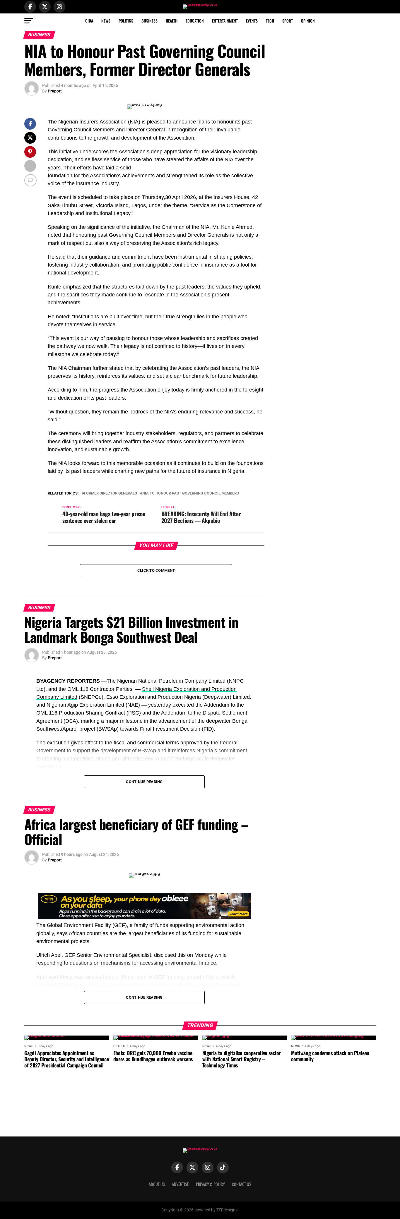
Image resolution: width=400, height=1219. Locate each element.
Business (149, 21)
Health (171, 21)
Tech (270, 21)
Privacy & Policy (210, 1184)
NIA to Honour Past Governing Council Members (190, 493)
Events (252, 21)
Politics (126, 21)
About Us (157, 1184)
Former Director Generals (110, 493)
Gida (89, 21)
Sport (287, 21)
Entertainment (225, 21)
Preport (55, 91)
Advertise (180, 1184)
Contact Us (241, 1184)
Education (195, 21)
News (105, 21)
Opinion (308, 21)
